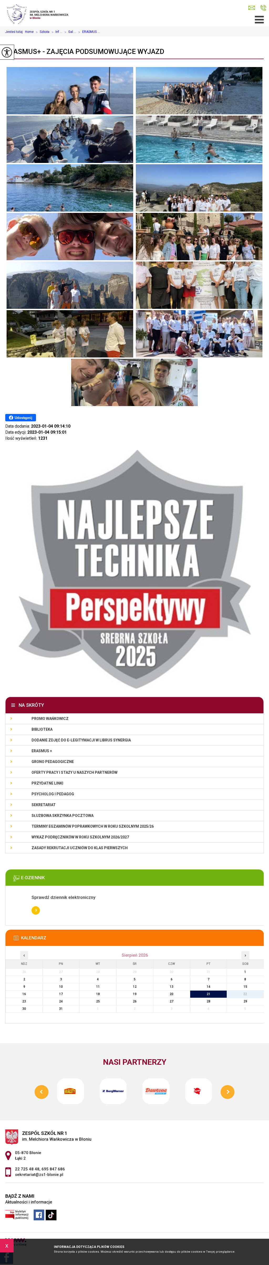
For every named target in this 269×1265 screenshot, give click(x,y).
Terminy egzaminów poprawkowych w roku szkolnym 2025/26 (93, 826)
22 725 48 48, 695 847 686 (263, 8)
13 (171, 987)
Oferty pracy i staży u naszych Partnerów (74, 772)
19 (135, 994)
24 (61, 1001)
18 (98, 994)
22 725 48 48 (27, 1169)
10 (61, 987)
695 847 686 (53, 1169)
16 (24, 994)
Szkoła (42, 32)
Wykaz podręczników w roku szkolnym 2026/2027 (80, 837)
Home (29, 31)
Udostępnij (23, 418)
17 (61, 994)
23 (24, 1001)
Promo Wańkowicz (50, 718)
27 (171, 1001)
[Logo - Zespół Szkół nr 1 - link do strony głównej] (41, 13)
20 (171, 994)
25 (98, 1001)
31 (61, 1009)
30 (24, 1009)
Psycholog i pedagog (53, 794)
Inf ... (56, 32)
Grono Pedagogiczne (53, 762)
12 (135, 987)
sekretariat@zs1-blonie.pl (253, 8)
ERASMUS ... (89, 32)
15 (245, 987)
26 (135, 1001)
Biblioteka (42, 729)
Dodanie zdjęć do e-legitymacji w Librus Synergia (81, 740)
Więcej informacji (36, 910)
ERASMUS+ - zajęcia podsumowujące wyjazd (84, 51)
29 (245, 1001)
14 (208, 987)
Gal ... (70, 32)
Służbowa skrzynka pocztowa (63, 815)
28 (208, 1001)
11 (98, 987)
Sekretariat (44, 805)
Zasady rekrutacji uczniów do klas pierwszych (80, 848)
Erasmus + (42, 751)
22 (245, 994)
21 (208, 994)
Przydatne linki (47, 783)
